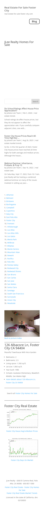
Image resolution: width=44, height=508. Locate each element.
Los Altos (11, 230)
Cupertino (10, 211)
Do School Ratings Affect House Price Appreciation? (21, 109)
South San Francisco (15, 293)
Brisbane (10, 201)
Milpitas (10, 246)
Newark (10, 255)
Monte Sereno (13, 249)
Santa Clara (12, 287)
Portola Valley (12, 265)
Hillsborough (12, 227)
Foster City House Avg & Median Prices (22, 431)
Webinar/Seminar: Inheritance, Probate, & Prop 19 (18, 164)
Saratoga (11, 290)
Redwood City (12, 268)
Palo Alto (10, 262)
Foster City (10, 220)
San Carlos (11, 278)
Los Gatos (11, 236)
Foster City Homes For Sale (26, 393)
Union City (11, 300)
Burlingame (11, 204)
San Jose (10, 281)
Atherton (10, 195)
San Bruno (11, 274)
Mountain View (13, 252)
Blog (34, 21)
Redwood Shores (14, 271)
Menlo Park (11, 239)
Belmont (9, 198)
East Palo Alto (11, 217)
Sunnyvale (11, 297)
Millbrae (10, 242)
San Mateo (11, 284)
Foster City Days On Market (22, 460)
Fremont (10, 223)
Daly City (9, 214)
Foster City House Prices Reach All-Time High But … (20, 137)
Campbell (10, 207)
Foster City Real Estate (20, 406)
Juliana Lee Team (14, 113)
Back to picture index (13, 338)
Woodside (11, 303)
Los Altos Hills (13, 233)
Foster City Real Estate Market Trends (22, 493)
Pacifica (10, 258)
